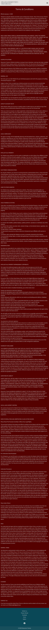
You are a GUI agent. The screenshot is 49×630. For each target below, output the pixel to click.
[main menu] (47, 3)
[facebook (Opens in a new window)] (24, 623)
